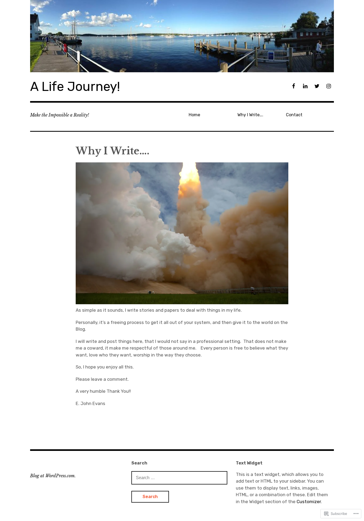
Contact (294, 114)
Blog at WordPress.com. (53, 475)
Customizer (309, 501)
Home (194, 114)
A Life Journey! (75, 86)
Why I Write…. (250, 114)
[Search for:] (179, 477)
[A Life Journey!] (182, 36)
